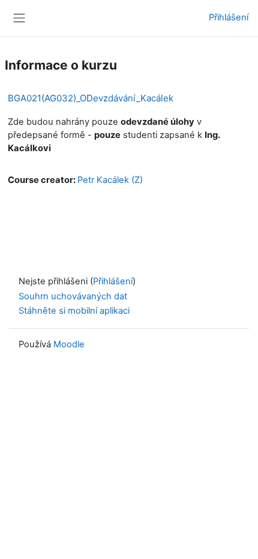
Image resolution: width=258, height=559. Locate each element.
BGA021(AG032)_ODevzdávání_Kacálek (90, 98)
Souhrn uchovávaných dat (73, 296)
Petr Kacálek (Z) (110, 180)
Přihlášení (228, 17)
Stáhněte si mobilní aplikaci (74, 310)
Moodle (69, 344)
